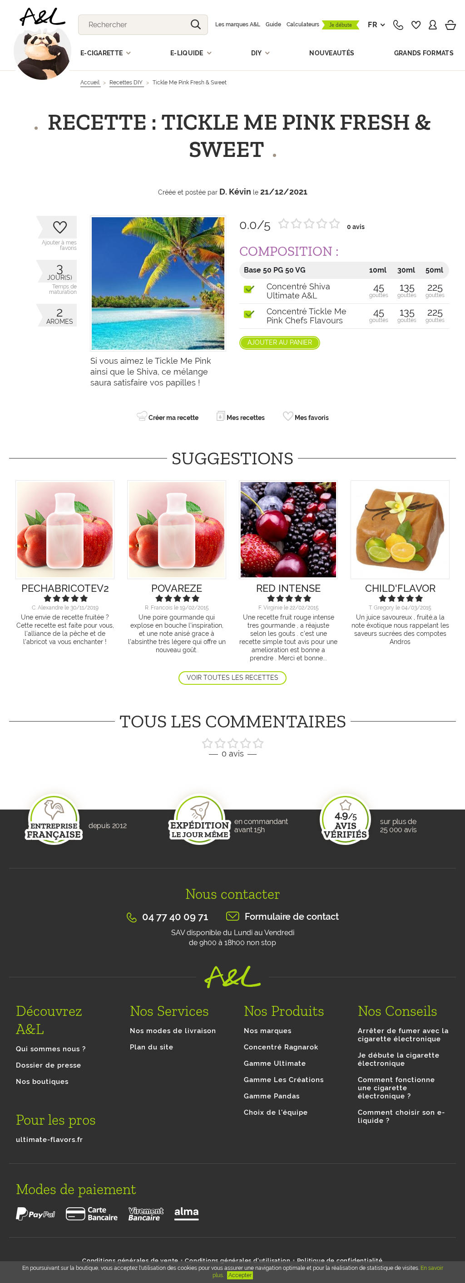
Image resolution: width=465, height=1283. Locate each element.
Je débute (340, 25)
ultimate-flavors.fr (49, 1140)
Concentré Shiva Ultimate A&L (298, 291)
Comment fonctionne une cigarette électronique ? (396, 1088)
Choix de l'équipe (276, 1112)
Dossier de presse (48, 1065)
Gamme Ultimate (275, 1063)
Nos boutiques (42, 1082)
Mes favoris (311, 417)
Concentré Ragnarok (281, 1047)
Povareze (176, 588)
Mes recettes (245, 417)
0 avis (356, 226)
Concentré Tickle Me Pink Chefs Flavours (306, 316)
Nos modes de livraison (173, 1031)
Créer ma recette (172, 417)
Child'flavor (400, 588)
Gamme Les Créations (284, 1080)
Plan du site (151, 1047)
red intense (288, 588)
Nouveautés (331, 53)
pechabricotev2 (65, 588)
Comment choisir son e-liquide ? (401, 1116)
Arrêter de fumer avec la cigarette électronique (403, 1035)
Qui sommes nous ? (51, 1049)
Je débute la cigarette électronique (399, 1059)
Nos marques (268, 1031)
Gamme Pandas (272, 1096)
